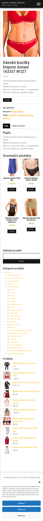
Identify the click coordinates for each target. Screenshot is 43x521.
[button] (39, 482)
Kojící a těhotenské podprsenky (21, 330)
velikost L (7, 118)
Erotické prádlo (12, 287)
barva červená (27, 115)
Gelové (12, 327)
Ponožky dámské (16, 348)
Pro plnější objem (16, 336)
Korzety (12, 293)
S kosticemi (14, 342)
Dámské (8, 272)
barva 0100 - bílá (14, 115)
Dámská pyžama (13, 275)
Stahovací (13, 313)
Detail (7, 100)
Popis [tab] (6, 126)
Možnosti (21, 516)
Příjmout (21, 503)
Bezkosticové (14, 325)
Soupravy (13, 301)
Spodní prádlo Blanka (13, 2)
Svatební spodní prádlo (15, 354)
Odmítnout (22, 509)
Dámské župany (13, 281)
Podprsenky (11, 322)
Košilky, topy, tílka (13, 319)
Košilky (12, 296)
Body (11, 290)
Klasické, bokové (16, 310)
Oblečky (12, 298)
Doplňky (10, 284)
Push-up (13, 339)
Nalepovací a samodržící (19, 333)
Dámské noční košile (15, 278)
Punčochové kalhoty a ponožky (21, 351)
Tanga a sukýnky (16, 304)
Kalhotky (10, 307)
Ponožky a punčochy (15, 345)
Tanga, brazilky (18, 111)
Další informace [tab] (18, 126)
